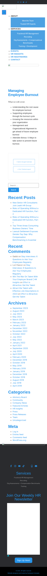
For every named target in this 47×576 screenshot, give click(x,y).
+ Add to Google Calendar (24, 162)
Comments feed (20, 437)
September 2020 (20, 348)
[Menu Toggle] (4, 12)
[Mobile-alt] (32, 466)
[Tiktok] (26, 2)
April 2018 (17, 386)
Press (15, 411)
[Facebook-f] (18, 2)
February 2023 (19, 322)
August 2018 (18, 380)
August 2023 (18, 311)
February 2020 (19, 357)
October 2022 (19, 334)
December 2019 (20, 360)
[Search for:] (23, 185)
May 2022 (17, 340)
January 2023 (19, 325)
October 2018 (19, 377)
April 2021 (17, 345)
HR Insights (18, 408)
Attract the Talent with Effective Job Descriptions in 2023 (26, 291)
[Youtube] (23, 2)
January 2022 (19, 343)
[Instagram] (21, 2)
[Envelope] (36, 466)
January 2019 (19, 371)
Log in (15, 431)
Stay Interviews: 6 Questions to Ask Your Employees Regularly (25, 259)
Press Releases (19, 414)
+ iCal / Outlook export (24, 169)
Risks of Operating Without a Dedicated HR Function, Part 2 (25, 211)
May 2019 (17, 365)
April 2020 (17, 354)
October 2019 (19, 363)
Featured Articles (20, 406)
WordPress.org (19, 440)
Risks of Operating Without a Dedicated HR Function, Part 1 (25, 220)
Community (18, 400)
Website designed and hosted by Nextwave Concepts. (24, 573)
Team (15, 417)
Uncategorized (19, 420)
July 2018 (17, 383)
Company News (20, 403)
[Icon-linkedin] (29, 2)
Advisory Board (20, 397)
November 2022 (20, 331)
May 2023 (17, 317)
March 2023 (18, 319)
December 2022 (20, 328)
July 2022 (17, 337)
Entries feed (18, 434)
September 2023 (20, 308)
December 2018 (20, 374)
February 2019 (19, 368)
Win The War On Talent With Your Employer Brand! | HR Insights (25, 279)
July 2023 (17, 314)
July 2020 (17, 351)
